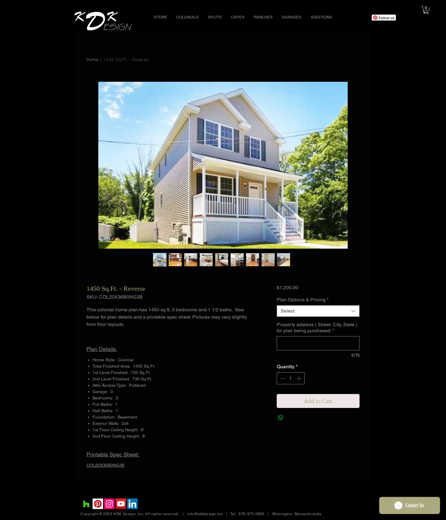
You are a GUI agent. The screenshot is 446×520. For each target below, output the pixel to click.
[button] (187, 17)
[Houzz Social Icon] (86, 503)
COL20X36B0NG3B (105, 465)
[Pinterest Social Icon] (98, 503)
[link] (426, 10)
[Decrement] (282, 378)
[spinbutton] (290, 378)
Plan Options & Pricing (303, 300)
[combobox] (318, 311)
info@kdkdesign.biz (205, 514)
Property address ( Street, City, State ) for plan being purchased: (317, 327)
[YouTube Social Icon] (121, 503)
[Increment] (299, 378)
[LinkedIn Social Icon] (132, 503)
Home (92, 60)
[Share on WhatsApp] (280, 417)
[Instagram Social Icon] (109, 503)
